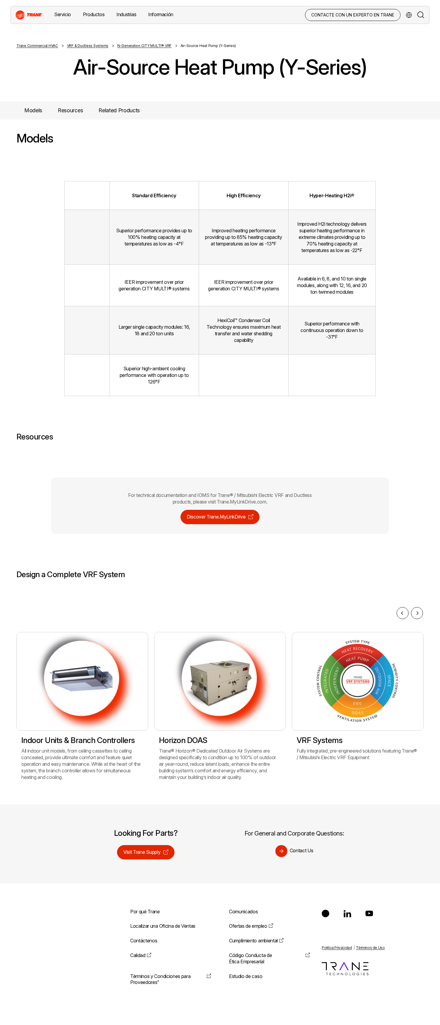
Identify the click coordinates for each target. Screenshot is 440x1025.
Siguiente (417, 613)
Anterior (403, 613)
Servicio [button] (62, 14)
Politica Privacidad (337, 947)
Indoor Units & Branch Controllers (78, 740)
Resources (70, 110)
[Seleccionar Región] (408, 15)
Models (33, 110)
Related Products (119, 110)
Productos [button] (93, 14)
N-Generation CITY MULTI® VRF (144, 45)
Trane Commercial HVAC (37, 45)
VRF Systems (319, 740)
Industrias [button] (126, 14)
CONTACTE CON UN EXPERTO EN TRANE (352, 14)
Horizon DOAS (183, 740)
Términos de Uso (370, 947)
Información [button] (160, 14)
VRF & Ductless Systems (88, 45)
